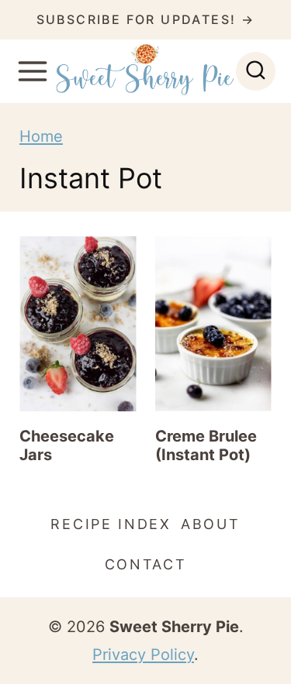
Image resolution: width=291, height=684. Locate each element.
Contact (146, 564)
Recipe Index (110, 524)
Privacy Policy (143, 654)
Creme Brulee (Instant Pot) (206, 445)
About (211, 524)
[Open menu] (33, 71)
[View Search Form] (255, 71)
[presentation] (78, 323)
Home (41, 136)
